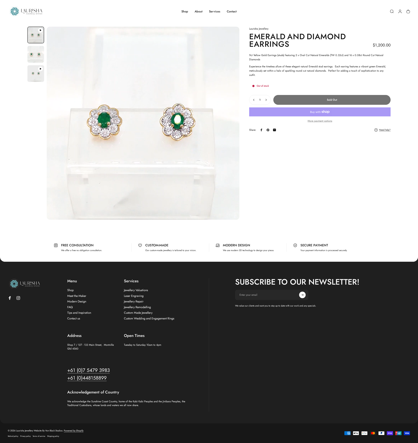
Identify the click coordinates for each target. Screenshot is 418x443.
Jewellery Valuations (136, 290)
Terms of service (39, 436)
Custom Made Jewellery (138, 313)
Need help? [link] (385, 129)
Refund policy (13, 436)
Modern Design (76, 301)
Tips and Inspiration (79, 313)
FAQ (70, 307)
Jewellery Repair (134, 301)
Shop (70, 290)
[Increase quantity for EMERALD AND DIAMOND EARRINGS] (267, 100)
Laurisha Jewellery (258, 29)
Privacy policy (25, 436)
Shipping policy (53, 436)
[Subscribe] (302, 295)
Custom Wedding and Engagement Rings (149, 318)
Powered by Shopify (73, 430)
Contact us (73, 318)
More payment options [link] (320, 121)
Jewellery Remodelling (137, 307)
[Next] (230, 123)
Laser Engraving (134, 296)
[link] (87, 378)
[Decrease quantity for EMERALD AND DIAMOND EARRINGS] (253, 100)
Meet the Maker (76, 296)
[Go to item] (35, 35)
